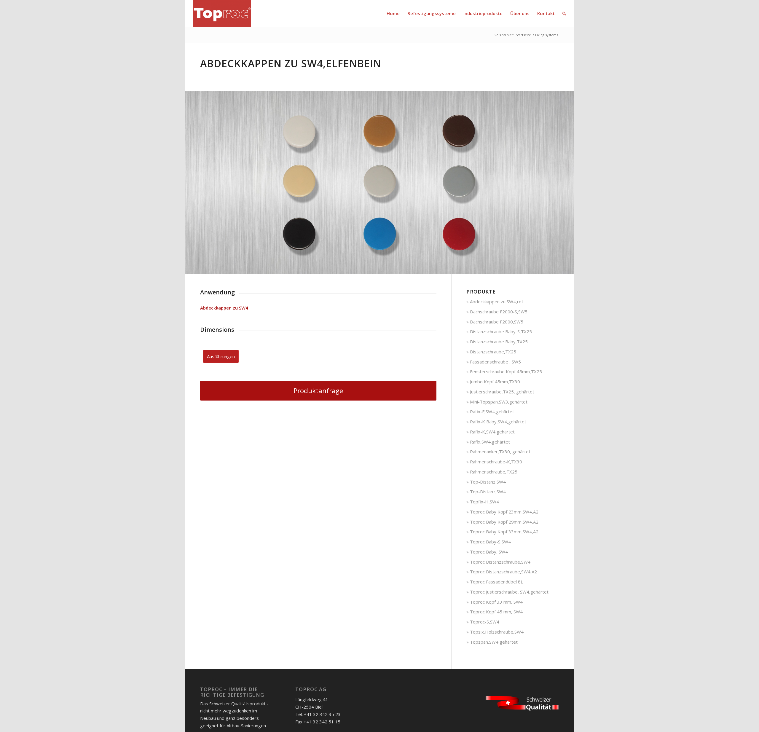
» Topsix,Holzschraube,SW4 (495, 632)
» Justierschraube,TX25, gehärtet (500, 392)
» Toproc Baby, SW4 (487, 552)
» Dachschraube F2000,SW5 (494, 322)
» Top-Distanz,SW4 (486, 482)
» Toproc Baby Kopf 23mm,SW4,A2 (502, 512)
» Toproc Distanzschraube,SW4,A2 (501, 572)
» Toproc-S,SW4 (482, 622)
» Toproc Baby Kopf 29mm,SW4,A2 (502, 522)
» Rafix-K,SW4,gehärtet (490, 432)
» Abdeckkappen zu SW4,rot (494, 301)
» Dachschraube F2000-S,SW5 (496, 312)
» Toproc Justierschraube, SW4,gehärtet (507, 592)
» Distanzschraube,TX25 (491, 352)
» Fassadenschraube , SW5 (493, 362)
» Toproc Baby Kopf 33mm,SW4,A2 (502, 532)
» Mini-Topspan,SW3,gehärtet (496, 402)
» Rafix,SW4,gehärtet (488, 442)
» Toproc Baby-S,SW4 (488, 542)
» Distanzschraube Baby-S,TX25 (499, 331)
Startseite (523, 35)
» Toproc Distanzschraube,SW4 (498, 562)
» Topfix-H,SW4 (482, 502)
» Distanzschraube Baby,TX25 (497, 342)
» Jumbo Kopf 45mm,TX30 (493, 382)
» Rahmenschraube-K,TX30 (494, 462)
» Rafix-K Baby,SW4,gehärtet (496, 422)
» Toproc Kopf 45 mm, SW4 (494, 612)
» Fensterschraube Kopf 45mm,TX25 (504, 371)
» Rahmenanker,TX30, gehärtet (498, 451)
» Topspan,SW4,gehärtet (492, 642)
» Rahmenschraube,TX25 (491, 472)
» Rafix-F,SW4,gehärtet (490, 411)
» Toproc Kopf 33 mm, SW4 (494, 602)
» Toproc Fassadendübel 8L (494, 582)
